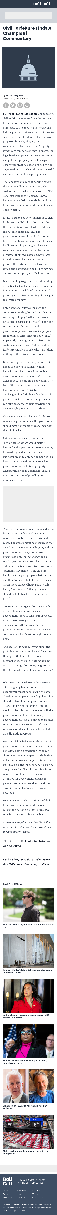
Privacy (20, 1194)
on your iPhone (41, 864)
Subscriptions (37, 1197)
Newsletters (8, 1197)
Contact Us (21, 1190)
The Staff (21, 1197)
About (5, 1190)
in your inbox (21, 864)
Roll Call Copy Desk (14, 96)
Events (5, 1194)
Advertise (36, 1190)
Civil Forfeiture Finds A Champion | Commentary (27, 33)
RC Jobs (35, 1194)
